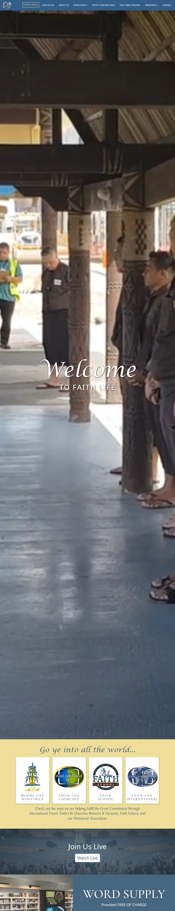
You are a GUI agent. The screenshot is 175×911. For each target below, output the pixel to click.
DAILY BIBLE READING (130, 5)
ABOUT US (64, 5)
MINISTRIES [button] (150, 5)
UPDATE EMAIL (31, 4)
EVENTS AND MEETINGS (103, 5)
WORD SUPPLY (80, 5)
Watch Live (87, 858)
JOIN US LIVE (48, 5)
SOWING (167, 5)
